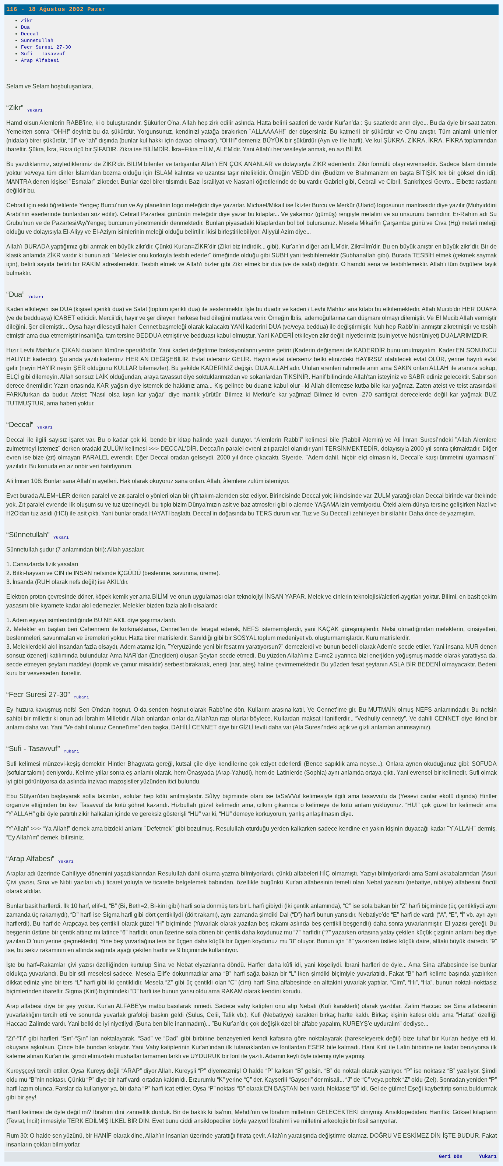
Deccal (30, 34)
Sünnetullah (37, 40)
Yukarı (488, 1156)
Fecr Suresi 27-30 (46, 47)
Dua (25, 27)
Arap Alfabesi (40, 60)
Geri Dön (450, 1156)
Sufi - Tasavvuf (43, 54)
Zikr (27, 21)
